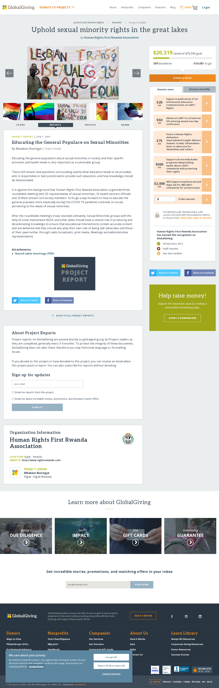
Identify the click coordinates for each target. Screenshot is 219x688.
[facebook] (172, 616)
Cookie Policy (36, 666)
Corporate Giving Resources (187, 644)
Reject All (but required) (111, 665)
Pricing (196, 681)
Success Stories (180, 654)
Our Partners (96, 644)
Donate (55, 7)
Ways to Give (14, 639)
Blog (172, 7)
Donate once (165, 89)
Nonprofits (127, 7)
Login (206, 7)
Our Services (96, 639)
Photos (90, 124)
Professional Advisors (19, 649)
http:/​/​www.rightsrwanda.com (41, 460)
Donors (13, 633)
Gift (188, 7)
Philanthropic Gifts (17, 644)
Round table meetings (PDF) (34, 253)
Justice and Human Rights (89, 22)
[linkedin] (200, 616)
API (203, 681)
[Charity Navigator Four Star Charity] (156, 670)
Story (20, 124)
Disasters (160, 7)
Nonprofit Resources (183, 639)
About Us (139, 633)
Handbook (54, 649)
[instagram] (186, 616)
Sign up (37, 407)
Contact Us (136, 654)
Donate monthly (199, 89)
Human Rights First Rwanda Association (111, 37)
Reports (55, 124)
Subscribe (142, 584)
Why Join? (53, 644)
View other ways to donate (195, 217)
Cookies (177, 681)
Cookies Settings (111, 673)
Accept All (111, 657)
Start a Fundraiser (182, 317)
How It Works (137, 639)
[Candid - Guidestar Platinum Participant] (168, 670)
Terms (186, 681)
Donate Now (182, 78)
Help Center (143, 615)
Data (209, 681)
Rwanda (116, 22)
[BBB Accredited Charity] (183, 670)
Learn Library (184, 633)
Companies (144, 7)
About (113, 7)
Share (125, 124)
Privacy (167, 681)
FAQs (133, 649)
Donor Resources (181, 649)
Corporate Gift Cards (101, 649)
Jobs (132, 644)
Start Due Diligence (59, 639)
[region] (68, 666)
